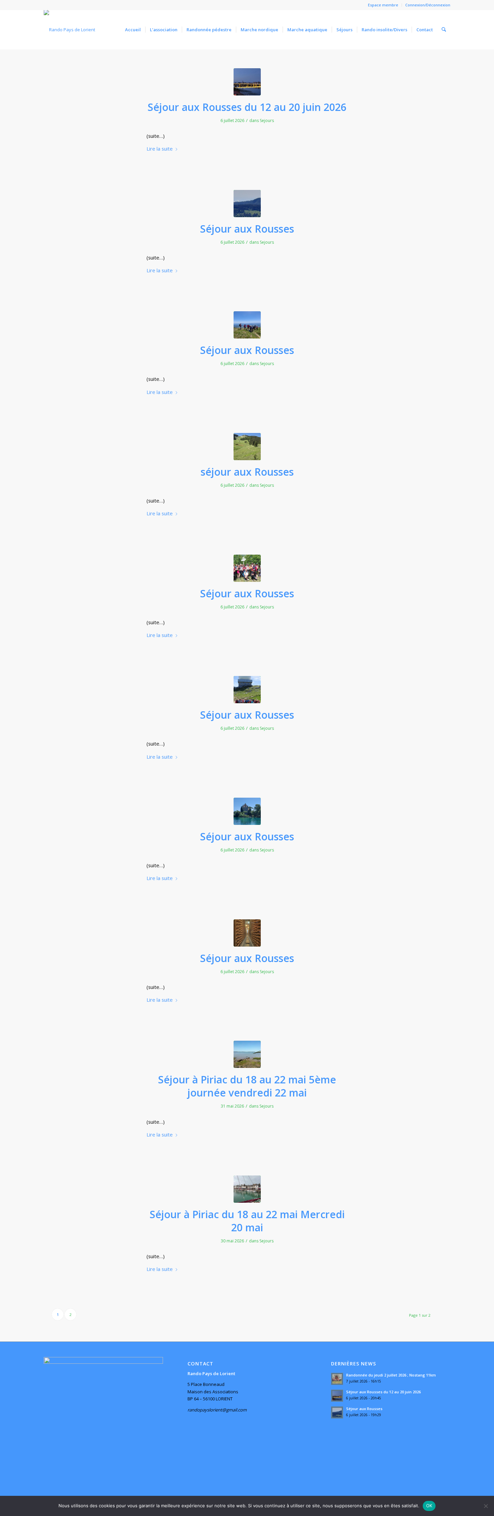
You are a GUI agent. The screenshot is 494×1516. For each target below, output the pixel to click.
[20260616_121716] (247, 568)
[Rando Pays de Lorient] (69, 29)
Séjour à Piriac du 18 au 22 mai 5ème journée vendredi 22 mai (247, 1086)
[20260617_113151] (247, 689)
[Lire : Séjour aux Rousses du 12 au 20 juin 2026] (337, 1396)
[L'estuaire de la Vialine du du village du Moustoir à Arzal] (247, 1054)
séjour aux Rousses (247, 472)
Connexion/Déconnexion (427, 4)
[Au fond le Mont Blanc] (247, 203)
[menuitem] (383, 5)
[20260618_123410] (247, 811)
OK (429, 1505)
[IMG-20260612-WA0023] (247, 81)
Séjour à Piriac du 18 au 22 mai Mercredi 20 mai (247, 1220)
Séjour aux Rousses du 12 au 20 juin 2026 (247, 107)
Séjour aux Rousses (247, 229)
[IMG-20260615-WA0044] (247, 446)
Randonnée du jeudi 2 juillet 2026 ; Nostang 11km (391, 1375)
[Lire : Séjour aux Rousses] (337, 1412)
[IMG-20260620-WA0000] (247, 933)
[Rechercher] (443, 29)
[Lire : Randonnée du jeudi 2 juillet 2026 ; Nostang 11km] (337, 1379)
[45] (247, 1189)
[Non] (485, 1506)
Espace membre (383, 4)
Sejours (267, 120)
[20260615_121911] (247, 324)
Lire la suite (160, 148)
